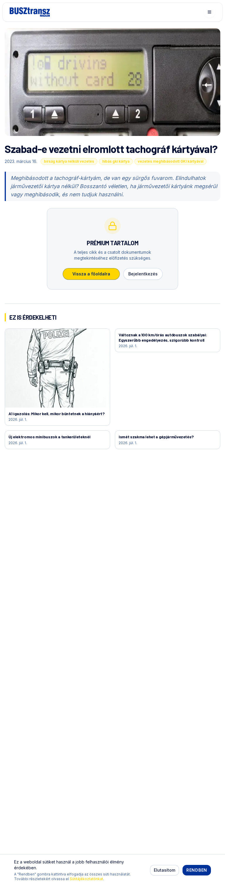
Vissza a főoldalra (91, 273)
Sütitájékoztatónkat (86, 879)
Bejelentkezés (143, 273)
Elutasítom (164, 870)
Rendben (196, 870)
